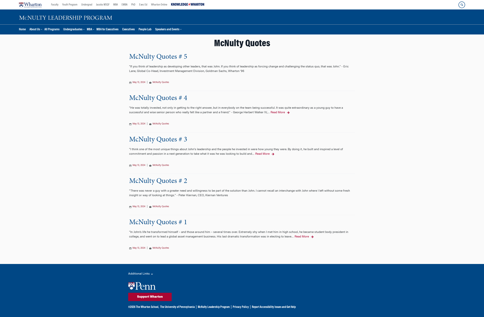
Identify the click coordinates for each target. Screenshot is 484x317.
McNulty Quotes (161, 82)
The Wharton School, (147, 307)
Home (22, 29)
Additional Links (139, 273)
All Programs (52, 29)
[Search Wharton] (461, 5)
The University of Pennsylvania (177, 307)
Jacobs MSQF (102, 4)
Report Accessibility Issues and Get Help (274, 307)
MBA (115, 4)
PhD (133, 4)
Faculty (54, 4)
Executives (128, 29)
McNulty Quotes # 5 (158, 57)
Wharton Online (159, 4)
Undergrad (86, 4)
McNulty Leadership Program (214, 307)
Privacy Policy (241, 307)
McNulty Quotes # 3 (158, 139)
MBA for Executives (107, 29)
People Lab (145, 29)
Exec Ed (143, 4)
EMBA (124, 4)
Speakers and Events (167, 29)
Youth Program (70, 4)
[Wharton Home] (30, 4)
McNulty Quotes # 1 (158, 222)
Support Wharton (150, 296)
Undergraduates (72, 29)
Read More (278, 112)
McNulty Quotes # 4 (158, 98)
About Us (34, 29)
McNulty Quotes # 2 (158, 181)
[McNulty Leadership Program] (66, 17)
